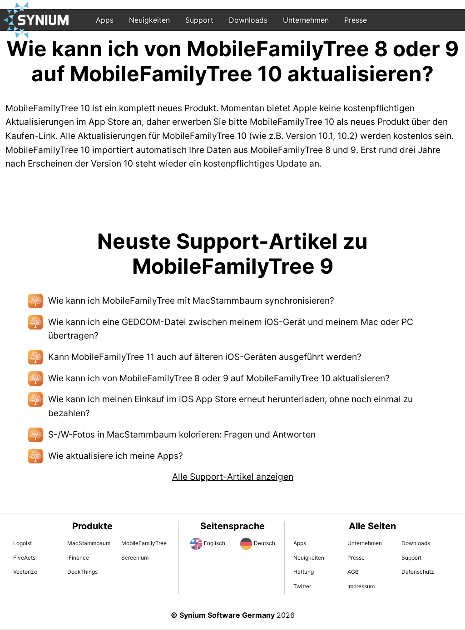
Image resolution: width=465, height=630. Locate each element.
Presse (355, 20)
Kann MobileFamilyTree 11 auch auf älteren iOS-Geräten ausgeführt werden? (204, 356)
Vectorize (25, 571)
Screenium (134, 557)
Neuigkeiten (149, 20)
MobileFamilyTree (144, 543)
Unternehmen (306, 20)
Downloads (248, 20)
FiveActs (24, 557)
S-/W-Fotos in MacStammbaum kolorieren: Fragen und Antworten (182, 434)
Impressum (361, 586)
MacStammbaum (88, 543)
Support (199, 20)
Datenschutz (417, 571)
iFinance (78, 557)
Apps (105, 20)
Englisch (214, 543)
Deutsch (264, 543)
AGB (353, 571)
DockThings (82, 571)
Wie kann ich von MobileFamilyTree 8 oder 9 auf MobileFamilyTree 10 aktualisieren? (219, 378)
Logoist (22, 543)
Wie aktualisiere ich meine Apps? (115, 455)
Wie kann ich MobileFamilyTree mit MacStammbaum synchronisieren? (191, 300)
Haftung (303, 571)
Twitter (302, 586)
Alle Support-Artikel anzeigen (232, 476)
